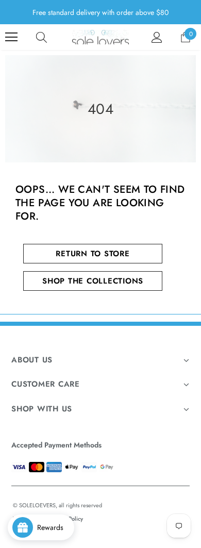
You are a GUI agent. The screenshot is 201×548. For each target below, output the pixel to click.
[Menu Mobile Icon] (11, 37)
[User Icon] (157, 37)
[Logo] (100, 37)
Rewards (53, 527)
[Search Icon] (41, 37)
